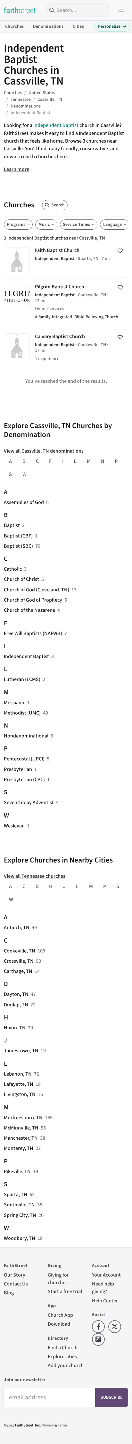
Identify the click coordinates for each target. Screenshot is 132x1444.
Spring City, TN (20, 1215)
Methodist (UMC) (22, 712)
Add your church (66, 1365)
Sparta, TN (15, 1194)
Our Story (14, 1274)
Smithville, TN (19, 1204)
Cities (78, 26)
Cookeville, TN (19, 950)
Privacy (48, 1425)
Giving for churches (58, 1278)
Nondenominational (26, 735)
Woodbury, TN (19, 1238)
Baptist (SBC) (18, 546)
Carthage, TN (18, 971)
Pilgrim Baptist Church (66, 303)
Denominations (48, 26)
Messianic (14, 702)
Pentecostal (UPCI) (24, 758)
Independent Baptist (55, 125)
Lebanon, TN (18, 1073)
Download (59, 1324)
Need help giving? (103, 1287)
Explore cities (62, 1356)
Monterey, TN (18, 1148)
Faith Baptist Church (66, 260)
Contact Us (16, 1283)
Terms (63, 1425)
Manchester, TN (21, 1138)
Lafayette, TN (18, 1084)
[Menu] (121, 10)
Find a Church (63, 1347)
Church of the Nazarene (29, 610)
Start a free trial (65, 1291)
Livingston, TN (20, 1094)
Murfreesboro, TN (23, 1117)
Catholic (13, 569)
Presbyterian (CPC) (24, 779)
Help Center (105, 1300)
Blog (9, 1292)
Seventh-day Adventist (29, 802)
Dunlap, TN (16, 1004)
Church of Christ (21, 579)
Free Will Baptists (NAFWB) (33, 633)
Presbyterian (18, 769)
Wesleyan (14, 825)
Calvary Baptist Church (66, 347)
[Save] (120, 251)
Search (58, 205)
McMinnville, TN (21, 1127)
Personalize (112, 26)
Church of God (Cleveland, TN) (36, 589)
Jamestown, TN (21, 1050)
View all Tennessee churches (34, 876)
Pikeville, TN (17, 1171)
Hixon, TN (15, 1027)
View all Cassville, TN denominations (44, 451)
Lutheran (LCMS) (22, 679)
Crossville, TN (19, 961)
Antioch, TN (16, 927)
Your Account (106, 1274)
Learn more (16, 169)
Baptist (12, 525)
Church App (60, 1315)
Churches (14, 26)
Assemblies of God (24, 502)
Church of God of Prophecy (33, 600)
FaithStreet (20, 10)
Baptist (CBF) (18, 535)
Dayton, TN (16, 994)
